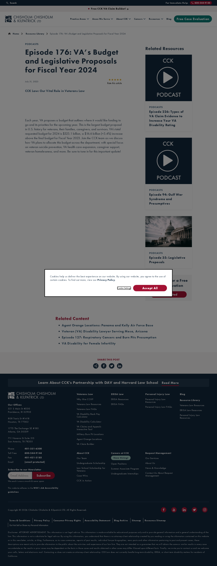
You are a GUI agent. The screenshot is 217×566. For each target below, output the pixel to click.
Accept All (150, 288)
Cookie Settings (124, 288)
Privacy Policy (106, 280)
